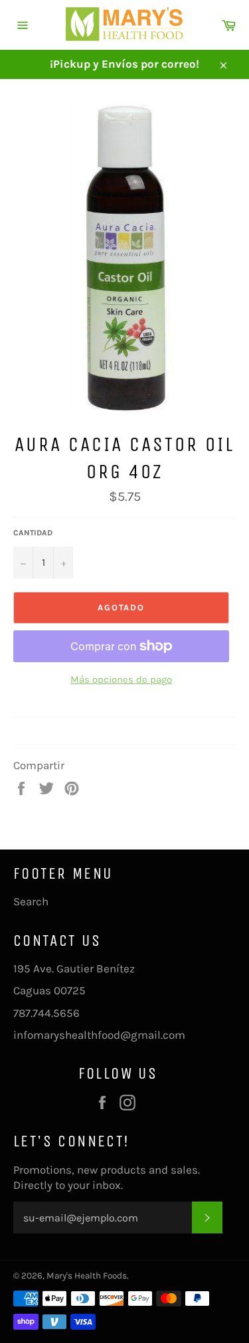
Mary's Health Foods (86, 1276)
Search (30, 901)
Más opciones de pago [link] (121, 679)
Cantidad (32, 532)
